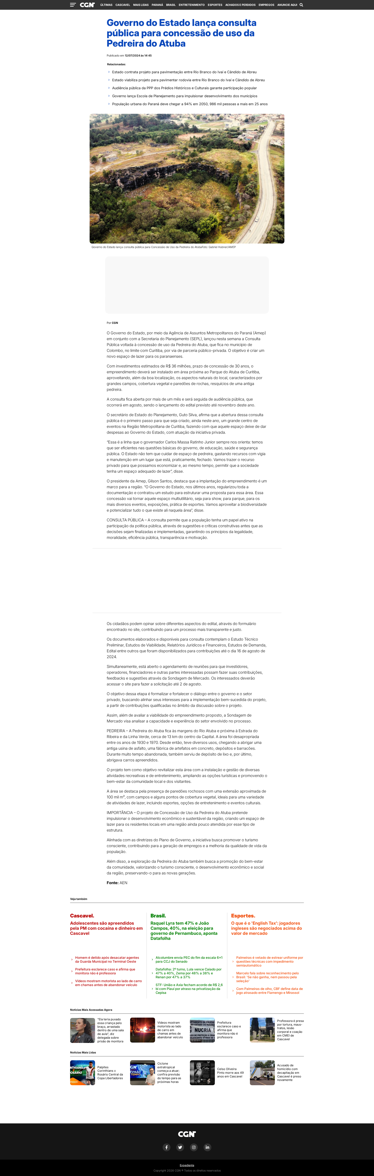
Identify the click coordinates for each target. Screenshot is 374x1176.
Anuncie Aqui (287, 4)
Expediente (187, 1165)
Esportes (215, 4)
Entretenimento (192, 4)
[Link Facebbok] (166, 1150)
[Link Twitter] (180, 1150)
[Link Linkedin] (207, 1150)
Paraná (157, 4)
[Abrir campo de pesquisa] (301, 5)
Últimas (106, 4)
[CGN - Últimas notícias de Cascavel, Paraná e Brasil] (87, 5)
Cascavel (123, 4)
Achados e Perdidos (240, 4)
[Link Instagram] (194, 1150)
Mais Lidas (141, 4)
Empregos (266, 4)
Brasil (171, 4)
